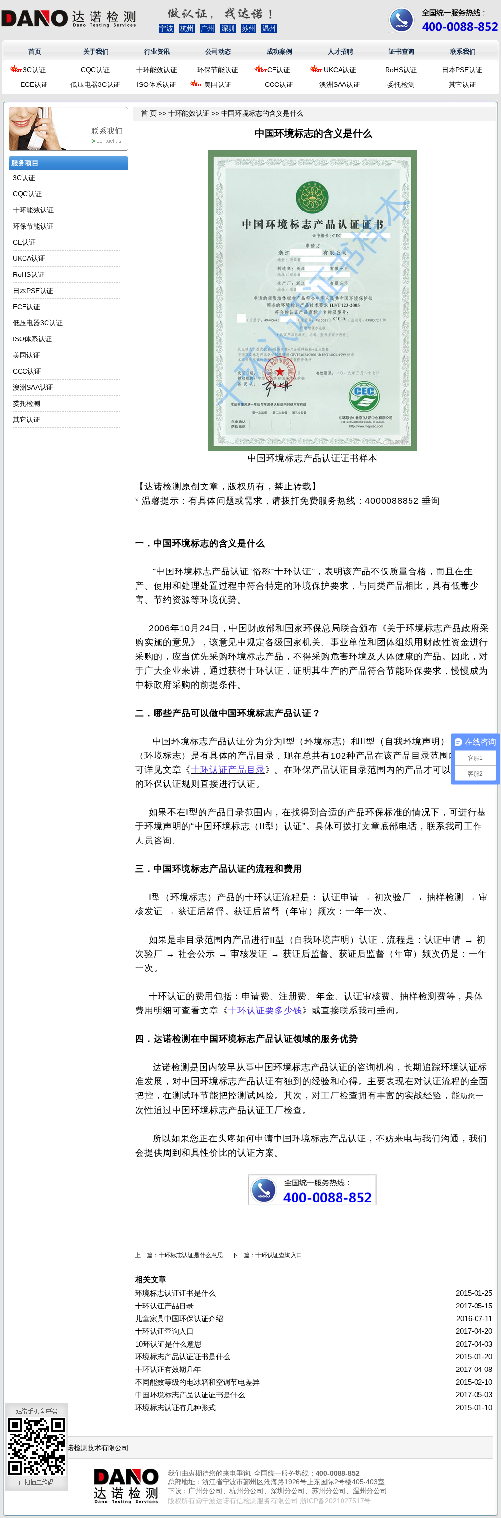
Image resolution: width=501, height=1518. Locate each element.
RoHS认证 (401, 70)
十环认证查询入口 (278, 1255)
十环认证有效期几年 (168, 1369)
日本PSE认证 (462, 70)
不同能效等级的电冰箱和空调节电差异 (197, 1382)
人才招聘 (340, 51)
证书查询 (401, 51)
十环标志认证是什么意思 (191, 1255)
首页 (34, 51)
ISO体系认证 (156, 84)
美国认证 (217, 84)
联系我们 (463, 51)
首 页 (149, 113)
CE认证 (278, 70)
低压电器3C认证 (95, 84)
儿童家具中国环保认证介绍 (179, 1318)
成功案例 (279, 51)
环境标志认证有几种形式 (175, 1407)
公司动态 (218, 51)
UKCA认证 (340, 70)
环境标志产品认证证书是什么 (182, 1356)
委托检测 (401, 84)
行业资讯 (157, 51)
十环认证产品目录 (164, 1306)
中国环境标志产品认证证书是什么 (190, 1395)
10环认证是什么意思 (168, 1344)
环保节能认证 (217, 70)
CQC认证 (95, 70)
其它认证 (462, 84)
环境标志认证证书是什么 (175, 1293)
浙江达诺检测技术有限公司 (87, 1448)
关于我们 (96, 51)
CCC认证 (279, 84)
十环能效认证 (156, 70)
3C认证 (34, 70)
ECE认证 (34, 84)
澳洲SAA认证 (339, 84)
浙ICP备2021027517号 (335, 1501)
